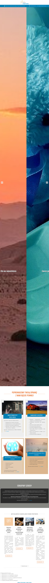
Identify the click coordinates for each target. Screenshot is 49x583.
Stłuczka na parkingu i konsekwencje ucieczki (8, 530)
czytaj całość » (8, 555)
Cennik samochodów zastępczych (35, 434)
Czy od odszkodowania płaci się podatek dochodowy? (40, 530)
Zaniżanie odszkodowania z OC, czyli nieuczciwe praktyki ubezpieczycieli (19, 531)
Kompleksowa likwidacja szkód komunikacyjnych (9, 580)
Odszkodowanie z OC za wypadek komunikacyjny (9, 575)
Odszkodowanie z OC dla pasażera (7, 579)
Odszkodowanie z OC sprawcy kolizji (7, 573)
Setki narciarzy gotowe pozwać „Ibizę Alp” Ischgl (29, 529)
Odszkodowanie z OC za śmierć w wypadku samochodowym (11, 577)
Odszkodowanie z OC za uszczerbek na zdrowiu (9, 576)
